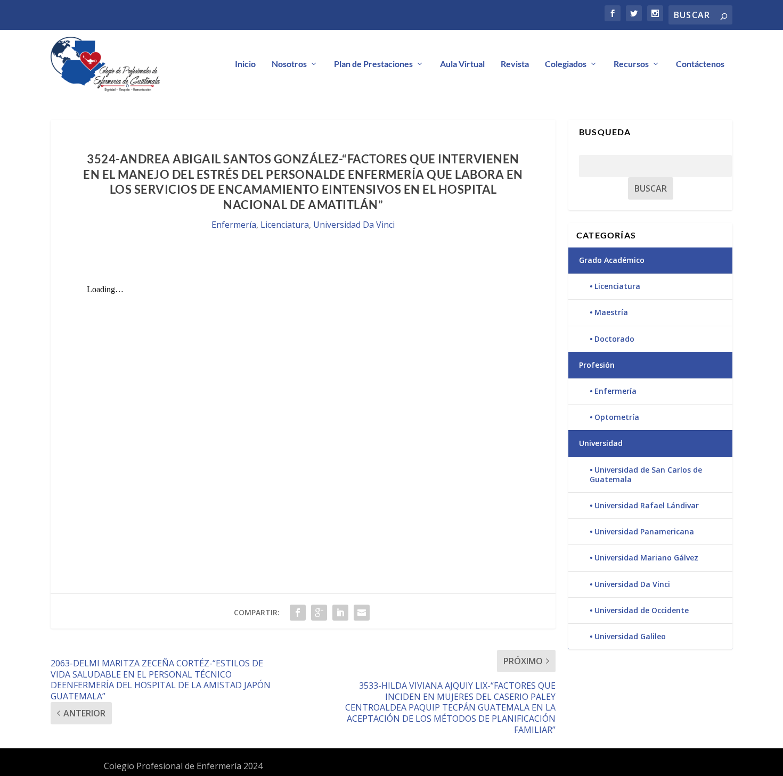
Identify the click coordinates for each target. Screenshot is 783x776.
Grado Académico (612, 260)
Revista (515, 64)
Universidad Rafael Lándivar (646, 505)
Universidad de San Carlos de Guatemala (646, 474)
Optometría (616, 417)
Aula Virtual (462, 64)
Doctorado (614, 339)
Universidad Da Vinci (354, 224)
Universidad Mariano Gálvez (646, 557)
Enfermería (233, 224)
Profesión (597, 365)
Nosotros (289, 64)
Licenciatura (284, 224)
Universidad (601, 443)
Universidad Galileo (630, 636)
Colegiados (565, 64)
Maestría (611, 312)
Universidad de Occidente (641, 610)
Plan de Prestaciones (373, 64)
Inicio (245, 64)
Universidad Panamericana (644, 531)
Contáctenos (700, 64)
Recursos (631, 64)
